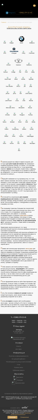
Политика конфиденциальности (18, 356)
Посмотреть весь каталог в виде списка (19, 28)
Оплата (18, 346)
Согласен (12, 417)
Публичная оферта (18, 370)
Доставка (18, 349)
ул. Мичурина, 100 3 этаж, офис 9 (18, 332)
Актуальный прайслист (18, 359)
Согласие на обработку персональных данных (19, 393)
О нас (18, 364)
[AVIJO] (24, 407)
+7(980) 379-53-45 (25, 13)
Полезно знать (18, 367)
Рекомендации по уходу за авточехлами (18, 362)
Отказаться (24, 417)
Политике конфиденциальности (21, 413)
